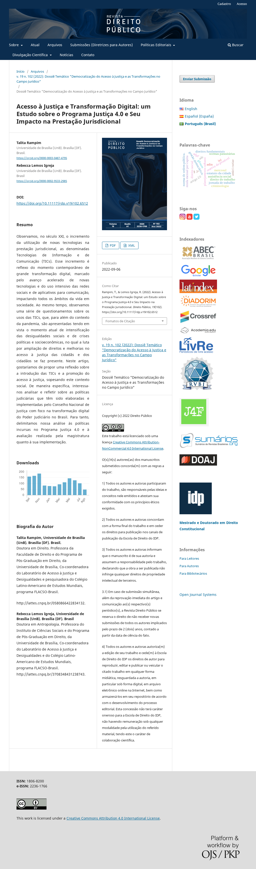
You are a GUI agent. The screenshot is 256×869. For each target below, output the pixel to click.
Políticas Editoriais (156, 44)
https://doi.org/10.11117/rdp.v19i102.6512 (52, 203)
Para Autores (189, 566)
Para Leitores (189, 558)
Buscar (237, 44)
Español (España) (199, 116)
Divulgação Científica (30, 54)
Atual (35, 44)
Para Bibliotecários (193, 573)
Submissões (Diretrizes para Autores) (101, 44)
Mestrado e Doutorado (200, 522)
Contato (87, 54)
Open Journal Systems (198, 594)
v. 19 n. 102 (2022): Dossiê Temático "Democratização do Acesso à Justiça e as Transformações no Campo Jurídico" (88, 79)
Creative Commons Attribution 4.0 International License (113, 818)
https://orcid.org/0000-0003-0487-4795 (41, 158)
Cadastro (224, 3)
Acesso (242, 3)
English (191, 108)
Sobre (14, 44)
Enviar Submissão (197, 79)
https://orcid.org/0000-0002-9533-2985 (41, 181)
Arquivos (55, 44)
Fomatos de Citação (120, 321)
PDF (112, 245)
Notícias (66, 54)
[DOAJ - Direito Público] (198, 464)
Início (20, 71)
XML (131, 245)
